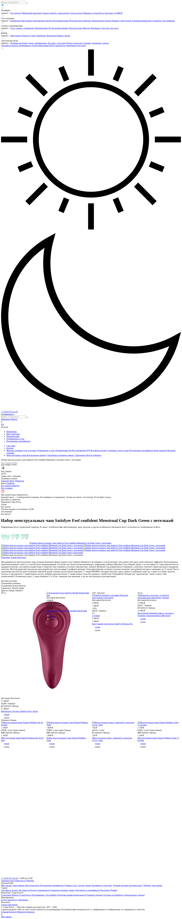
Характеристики (18, 557)
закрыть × (5, 13)
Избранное (6, 419)
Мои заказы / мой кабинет (13, 885)
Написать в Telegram (24, 881)
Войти (14, 419)
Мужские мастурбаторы (80, 21)
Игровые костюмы (19, 43)
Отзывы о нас (70, 885)
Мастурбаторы (13, 434)
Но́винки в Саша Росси (93, 13)
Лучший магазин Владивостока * (128, 885)
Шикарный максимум (32, 13)
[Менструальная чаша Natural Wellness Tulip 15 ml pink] (159, 725)
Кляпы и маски (63, 36)
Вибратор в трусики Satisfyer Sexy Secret (19, 711)
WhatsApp (19, 481)
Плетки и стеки (28, 36)
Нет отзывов (7, 488)
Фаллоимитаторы (61, 21)
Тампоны (97, 455)
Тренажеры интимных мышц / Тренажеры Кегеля (69, 455)
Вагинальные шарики (37, 455)
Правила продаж (94, 895)
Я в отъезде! (16, 13)
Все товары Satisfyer (10, 486)
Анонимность (25, 45)
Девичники (71, 45)
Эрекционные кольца (101, 21)
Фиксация (51, 36)
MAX (12, 481)
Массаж (86, 28)
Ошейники (41, 36)
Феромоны (95, 28)
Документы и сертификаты (87, 890)
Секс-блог (81, 45)
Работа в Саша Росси (21, 895)
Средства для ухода (109, 28)
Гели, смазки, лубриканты (22, 28)
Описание (5, 557)
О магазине (6, 895)
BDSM (4, 33)
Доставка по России (27, 890)
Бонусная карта (32, 885)
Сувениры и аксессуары (118, 450)
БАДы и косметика (77, 450)
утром (6, 714)
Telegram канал (8, 881)
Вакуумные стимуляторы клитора (36, 21)
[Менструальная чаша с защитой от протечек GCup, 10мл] (114, 725)
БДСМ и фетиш (94, 450)
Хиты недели (76, 13)
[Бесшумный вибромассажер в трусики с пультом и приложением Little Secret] (159, 598)
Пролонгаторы (75, 28)
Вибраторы (16, 21)
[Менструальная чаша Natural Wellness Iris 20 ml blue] (23, 725)
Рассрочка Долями (108, 890)
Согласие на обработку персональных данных (124, 895)
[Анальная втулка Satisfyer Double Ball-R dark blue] (68, 595)
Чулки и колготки (74, 43)
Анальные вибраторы (141, 21)
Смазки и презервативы (12, 26)
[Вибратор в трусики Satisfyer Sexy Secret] (52, 696)
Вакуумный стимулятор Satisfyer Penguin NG (112, 624)
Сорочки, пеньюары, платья (95, 43)
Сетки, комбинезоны (37, 43)
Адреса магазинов (9, 905)
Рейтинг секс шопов (153, 885)
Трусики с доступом (56, 43)
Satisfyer (10, 483)
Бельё (103, 450)
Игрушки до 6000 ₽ (113, 13)
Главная (5, 912)
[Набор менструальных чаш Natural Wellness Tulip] (68, 725)
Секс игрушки (29, 450)
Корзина (18, 913)
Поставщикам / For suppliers (44, 895)
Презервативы (41, 28)
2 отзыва (96, 615)
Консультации (160, 450)
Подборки (5, 10)
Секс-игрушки (7, 18)
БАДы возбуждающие (58, 28)
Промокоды (97, 885)
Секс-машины (168, 21)
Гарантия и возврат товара (62, 890)
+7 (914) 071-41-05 (9, 412)
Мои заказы (6, 917)
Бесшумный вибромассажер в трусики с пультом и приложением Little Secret (155, 614)
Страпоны (156, 21)
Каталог (13, 912)
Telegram (5, 481)
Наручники (16, 36)
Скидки (80, 885)
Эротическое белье (9, 41)
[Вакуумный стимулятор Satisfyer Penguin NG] (114, 598)
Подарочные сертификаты (18, 441)
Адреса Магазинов (40, 45)
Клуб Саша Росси (57, 45)
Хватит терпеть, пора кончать (56, 13)
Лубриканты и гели (15, 439)
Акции (88, 885)
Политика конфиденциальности (71, 895)
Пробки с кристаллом (121, 21)
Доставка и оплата (9, 45)
